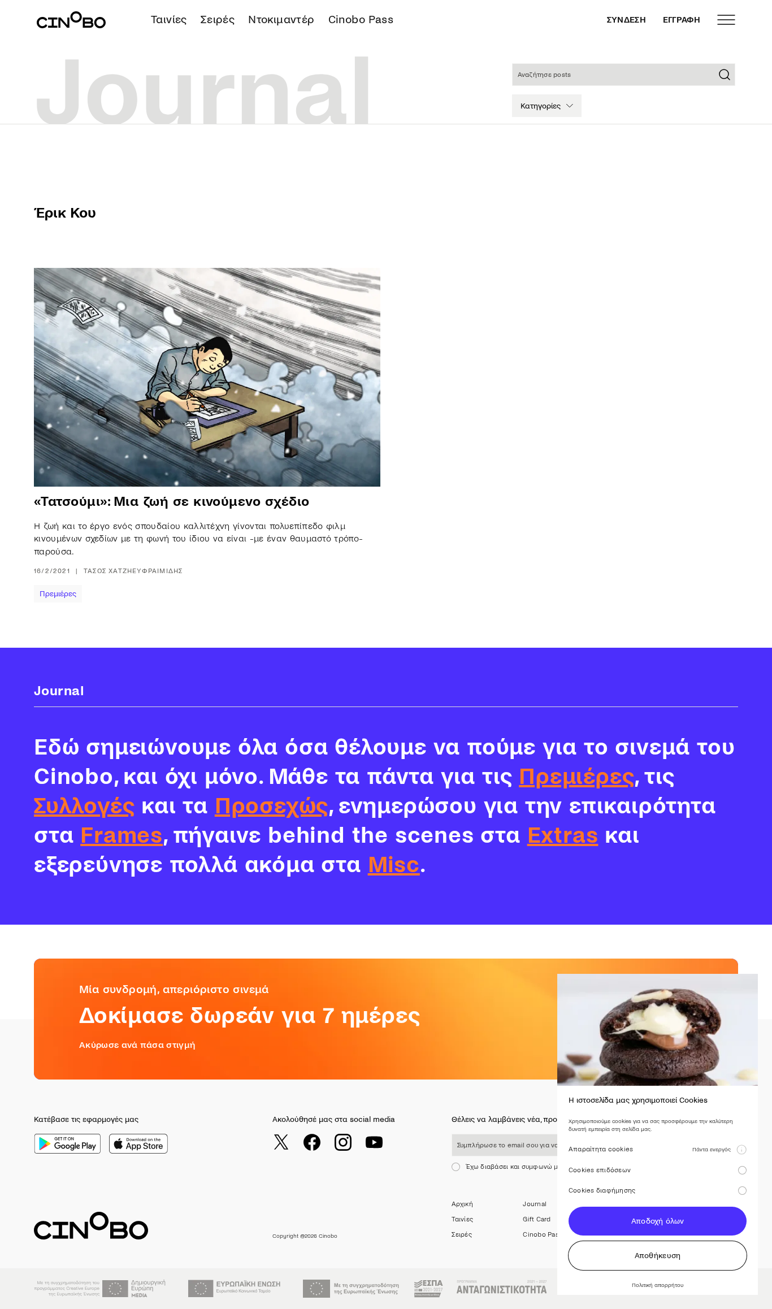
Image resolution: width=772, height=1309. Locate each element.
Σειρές (218, 19)
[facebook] (311, 1142)
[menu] (726, 20)
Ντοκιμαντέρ (281, 19)
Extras (562, 835)
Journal (535, 1204)
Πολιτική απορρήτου (657, 1285)
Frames (121, 835)
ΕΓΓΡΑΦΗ (681, 19)
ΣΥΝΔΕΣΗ (626, 19)
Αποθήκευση (658, 1255)
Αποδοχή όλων (657, 1221)
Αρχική (462, 1204)
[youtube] (374, 1142)
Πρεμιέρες (58, 594)
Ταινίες (169, 19)
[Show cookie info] (741, 1150)
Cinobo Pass (360, 19)
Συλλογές (84, 806)
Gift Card (536, 1219)
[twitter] (280, 1142)
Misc (394, 865)
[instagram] (343, 1142)
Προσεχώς (271, 806)
